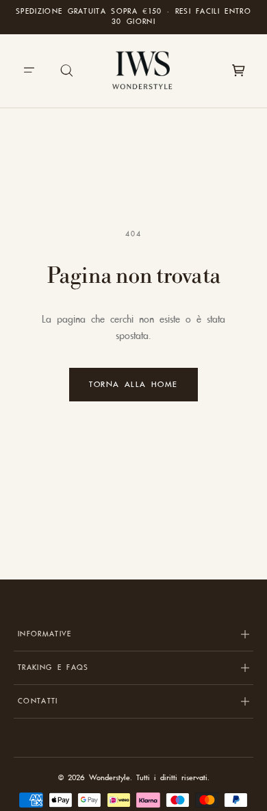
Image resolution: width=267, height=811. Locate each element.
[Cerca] (67, 70)
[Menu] (29, 70)
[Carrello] (238, 70)
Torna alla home (133, 384)
